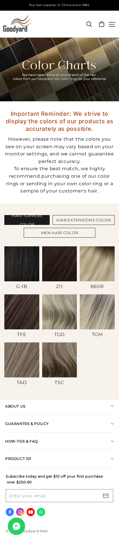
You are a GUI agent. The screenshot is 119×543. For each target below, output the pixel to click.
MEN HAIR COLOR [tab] (59, 232)
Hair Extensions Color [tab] (83, 220)
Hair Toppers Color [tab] (27, 220)
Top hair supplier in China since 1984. (59, 5)
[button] (21, 268)
